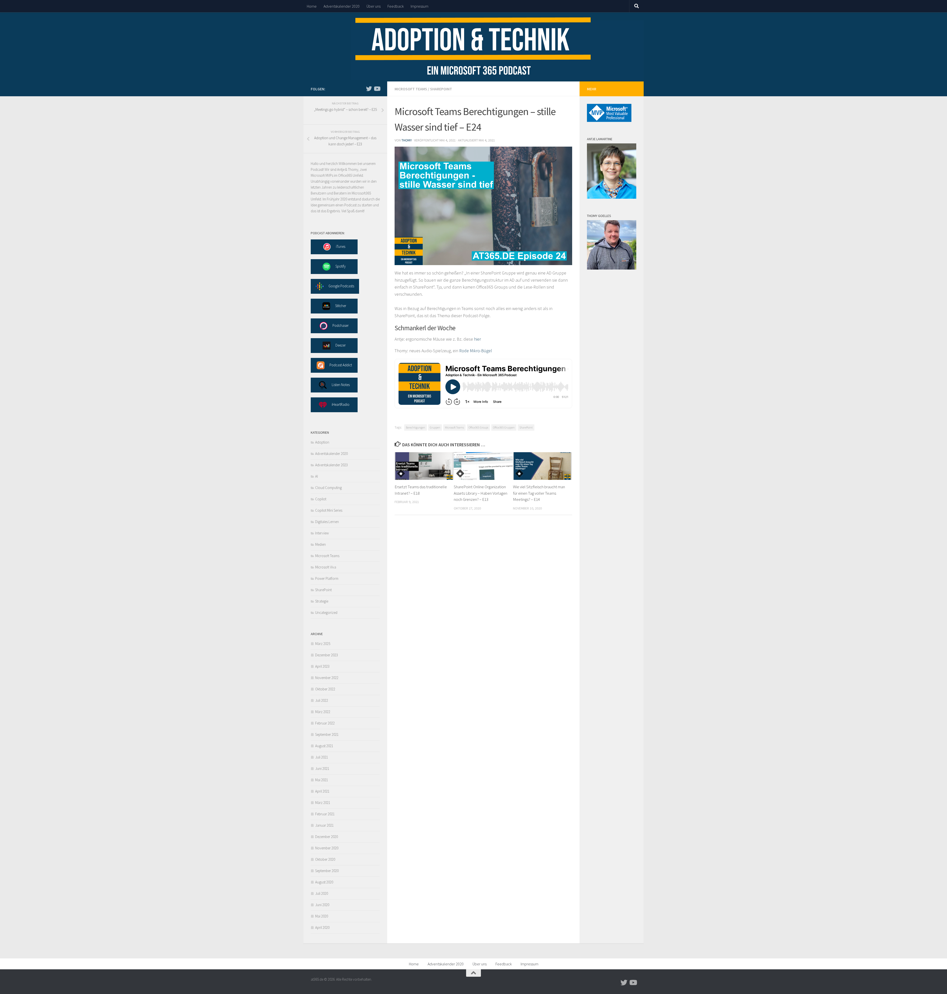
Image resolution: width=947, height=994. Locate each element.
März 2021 (322, 802)
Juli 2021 (321, 757)
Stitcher (340, 305)
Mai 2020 (321, 916)
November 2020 (326, 848)
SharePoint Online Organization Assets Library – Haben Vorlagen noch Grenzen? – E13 (480, 493)
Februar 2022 (325, 723)
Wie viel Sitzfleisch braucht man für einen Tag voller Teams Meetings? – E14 (539, 493)
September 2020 (327, 870)
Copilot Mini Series (328, 510)
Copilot (320, 499)
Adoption (322, 442)
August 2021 (324, 745)
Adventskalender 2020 (342, 6)
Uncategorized (326, 612)
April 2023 (322, 666)
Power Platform (326, 578)
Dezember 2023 (326, 655)
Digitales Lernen (327, 521)
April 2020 (322, 927)
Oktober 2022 (325, 689)
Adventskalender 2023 (331, 465)
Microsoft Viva (325, 567)
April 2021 (322, 791)
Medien (320, 544)
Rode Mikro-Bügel (475, 350)
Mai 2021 (321, 780)
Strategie (321, 601)
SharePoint (441, 88)
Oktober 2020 (325, 859)
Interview (322, 533)
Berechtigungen (415, 427)
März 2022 (322, 711)
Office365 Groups (478, 427)
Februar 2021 (325, 814)
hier (477, 339)
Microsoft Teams (411, 88)
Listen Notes (341, 384)
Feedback (395, 6)
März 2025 (322, 643)
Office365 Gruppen (504, 427)
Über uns (373, 6)
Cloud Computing (328, 487)
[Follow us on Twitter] (369, 89)
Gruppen (435, 427)
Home (312, 6)
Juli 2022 (321, 700)
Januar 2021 (324, 825)
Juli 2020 (321, 893)
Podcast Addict (340, 365)
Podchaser (340, 325)
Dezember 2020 (326, 836)
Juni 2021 (322, 768)
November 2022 (326, 677)
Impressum (419, 6)
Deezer (340, 345)
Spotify (340, 266)
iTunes (340, 246)
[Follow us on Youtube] (377, 89)
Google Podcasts (341, 286)
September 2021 (327, 734)
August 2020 (324, 882)
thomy (406, 140)
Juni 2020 (322, 904)
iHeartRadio (340, 404)
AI (316, 476)
